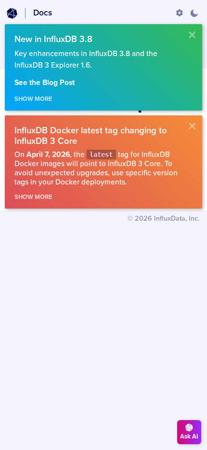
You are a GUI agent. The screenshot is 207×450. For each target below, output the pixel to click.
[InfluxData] (12, 13)
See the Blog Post (44, 82)
